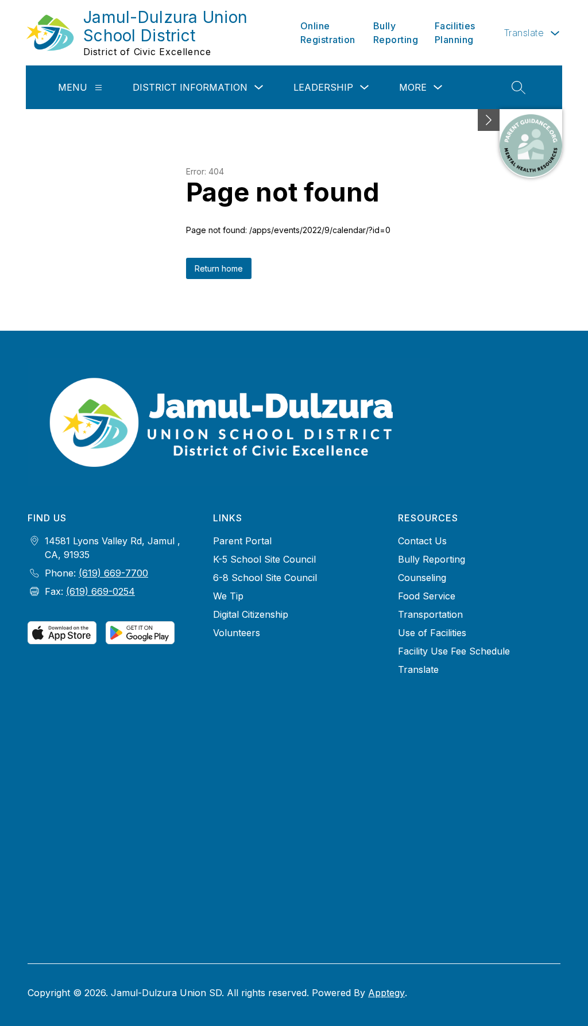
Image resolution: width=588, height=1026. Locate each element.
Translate (418, 669)
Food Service (426, 596)
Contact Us (422, 541)
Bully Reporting (396, 32)
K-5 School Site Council (264, 559)
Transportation (430, 614)
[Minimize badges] (489, 120)
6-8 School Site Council (265, 577)
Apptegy (386, 992)
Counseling (422, 577)
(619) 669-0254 (100, 591)
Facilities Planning (455, 32)
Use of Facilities (432, 632)
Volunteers (236, 632)
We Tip (228, 596)
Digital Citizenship (250, 614)
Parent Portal (242, 541)
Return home (219, 268)
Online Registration (327, 32)
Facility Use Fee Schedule (454, 651)
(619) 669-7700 (113, 573)
